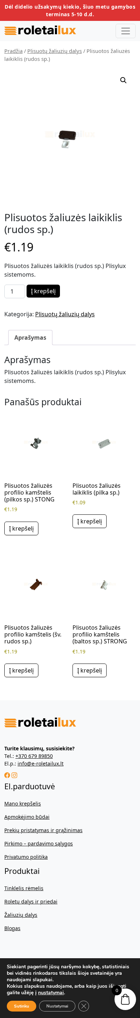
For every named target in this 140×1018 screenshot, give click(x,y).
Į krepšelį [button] (21, 528)
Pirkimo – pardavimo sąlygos (38, 843)
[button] (123, 80)
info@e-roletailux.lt (41, 763)
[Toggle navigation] (126, 31)
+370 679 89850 (34, 756)
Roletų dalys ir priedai (30, 901)
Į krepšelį (43, 291)
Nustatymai (57, 1006)
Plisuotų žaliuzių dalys (54, 50)
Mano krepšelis (22, 803)
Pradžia (13, 50)
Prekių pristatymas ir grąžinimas (43, 830)
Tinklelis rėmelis (23, 888)
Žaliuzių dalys (20, 914)
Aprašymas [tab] (30, 337)
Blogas (12, 928)
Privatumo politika (26, 856)
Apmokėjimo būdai (27, 816)
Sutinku (21, 1006)
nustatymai (51, 993)
